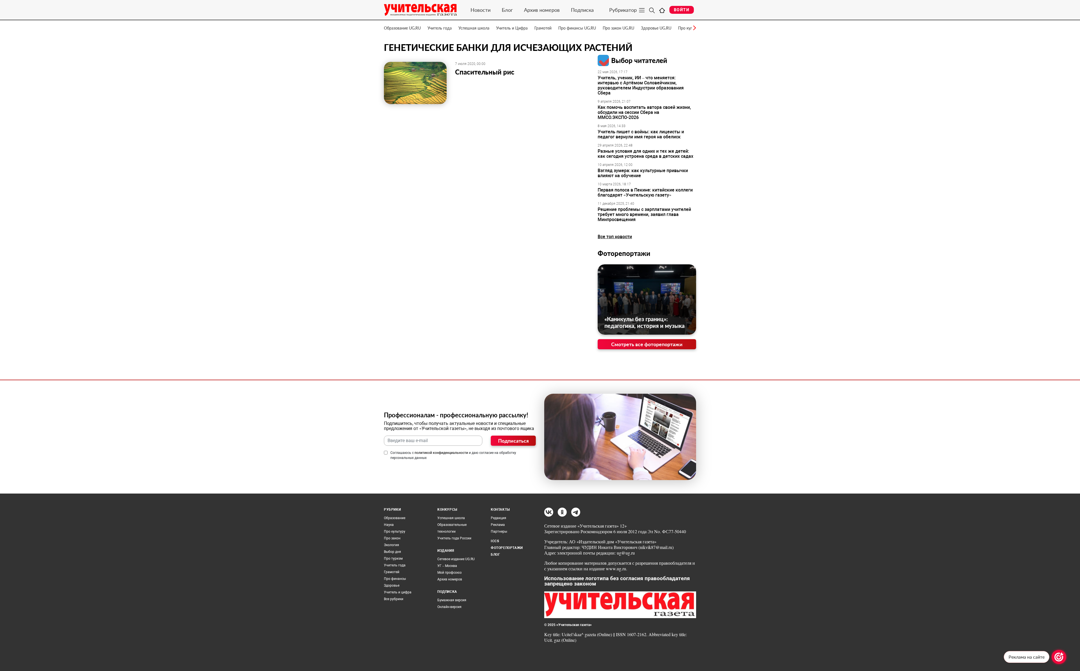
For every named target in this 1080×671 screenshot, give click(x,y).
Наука (389, 525)
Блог (507, 10)
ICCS (495, 541)
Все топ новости (615, 236)
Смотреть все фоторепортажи (647, 344)
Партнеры (499, 531)
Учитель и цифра (397, 592)
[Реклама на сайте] (1059, 657)
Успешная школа (473, 28)
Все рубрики (393, 599)
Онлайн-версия (449, 607)
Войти (681, 10)
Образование (394, 518)
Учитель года (440, 28)
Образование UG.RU (402, 28)
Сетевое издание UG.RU (456, 559)
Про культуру (394, 531)
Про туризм (393, 558)
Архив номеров (542, 10)
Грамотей (543, 28)
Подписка (582, 10)
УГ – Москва (447, 566)
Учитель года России (454, 538)
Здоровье (391, 585)
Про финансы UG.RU (577, 28)
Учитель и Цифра (512, 28)
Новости (480, 10)
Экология (391, 545)
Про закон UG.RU (618, 28)
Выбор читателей (639, 60)
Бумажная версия (451, 600)
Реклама (498, 525)
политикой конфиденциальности (441, 453)
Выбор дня (392, 552)
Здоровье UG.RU (656, 28)
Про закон (392, 538)
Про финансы (395, 579)
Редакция (498, 518)
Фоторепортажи (624, 253)
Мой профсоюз (449, 573)
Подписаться (513, 441)
